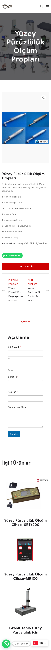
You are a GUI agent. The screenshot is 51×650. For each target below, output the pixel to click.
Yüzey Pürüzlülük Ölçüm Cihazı (32, 243)
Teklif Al (23, 266)
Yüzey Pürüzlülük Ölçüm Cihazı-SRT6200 (25, 522)
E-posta (13, 376)
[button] (43, 97)
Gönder (14, 434)
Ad (9, 358)
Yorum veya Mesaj (17, 407)
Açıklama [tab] (25, 321)
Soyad (10, 370)
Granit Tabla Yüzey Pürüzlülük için (25, 630)
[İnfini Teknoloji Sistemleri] (7, 6)
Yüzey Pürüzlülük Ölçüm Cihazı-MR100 (25, 576)
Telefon (13, 392)
